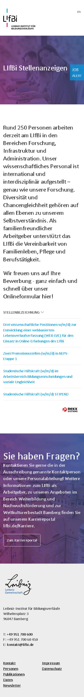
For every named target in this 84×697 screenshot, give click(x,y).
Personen (10, 668)
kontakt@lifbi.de (20, 644)
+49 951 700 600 (20, 634)
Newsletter (12, 685)
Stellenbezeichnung (21, 312)
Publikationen (14, 674)
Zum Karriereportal (22, 540)
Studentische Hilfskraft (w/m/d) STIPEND (35, 394)
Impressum (51, 663)
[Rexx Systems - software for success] (70, 409)
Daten (8, 680)
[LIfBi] (19, 28)
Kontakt (9, 663)
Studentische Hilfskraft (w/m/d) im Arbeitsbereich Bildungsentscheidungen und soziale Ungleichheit (37, 376)
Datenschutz (52, 668)
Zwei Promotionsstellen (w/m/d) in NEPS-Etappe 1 (35, 356)
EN (79, 11)
